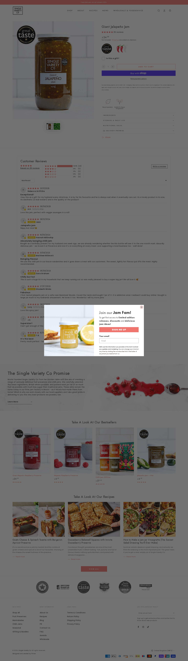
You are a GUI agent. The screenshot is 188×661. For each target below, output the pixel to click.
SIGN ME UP (119, 329)
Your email (104, 336)
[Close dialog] (141, 307)
